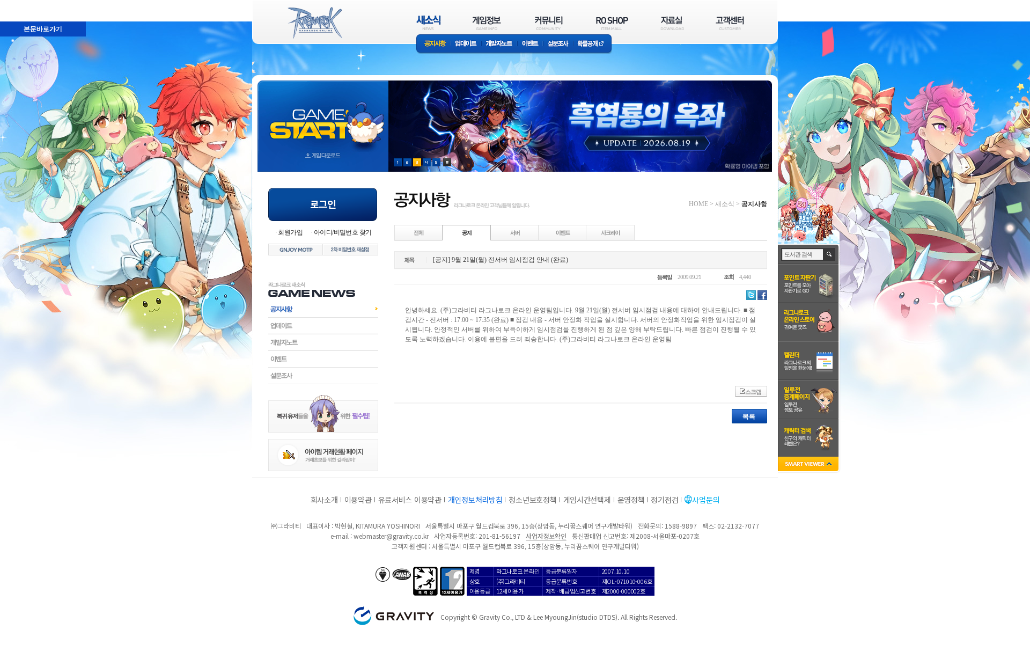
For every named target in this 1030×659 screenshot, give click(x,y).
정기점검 (664, 499)
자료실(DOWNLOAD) (671, 23)
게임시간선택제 (587, 499)
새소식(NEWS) (428, 23)
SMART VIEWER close (809, 465)
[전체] (419, 232)
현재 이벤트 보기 (447, 162)
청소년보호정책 (532, 499)
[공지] (467, 232)
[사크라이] (610, 232)
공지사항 (433, 44)
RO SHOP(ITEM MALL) (612, 23)
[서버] (515, 232)
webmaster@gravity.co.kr (391, 535)
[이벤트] (563, 232)
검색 (829, 254)
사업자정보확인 (546, 535)
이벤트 (530, 44)
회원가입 (290, 232)
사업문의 (705, 499)
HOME (698, 204)
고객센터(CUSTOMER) (730, 23)
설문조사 (558, 44)
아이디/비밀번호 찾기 (342, 232)
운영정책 (631, 499)
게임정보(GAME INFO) (487, 23)
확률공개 (592, 44)
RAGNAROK (314, 23)
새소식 (724, 204)
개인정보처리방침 (475, 499)
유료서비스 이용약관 (410, 499)
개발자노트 (499, 44)
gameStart (323, 116)
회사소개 (324, 499)
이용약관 (358, 499)
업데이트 (466, 44)
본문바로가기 (19, 5)
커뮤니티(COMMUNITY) (549, 23)
